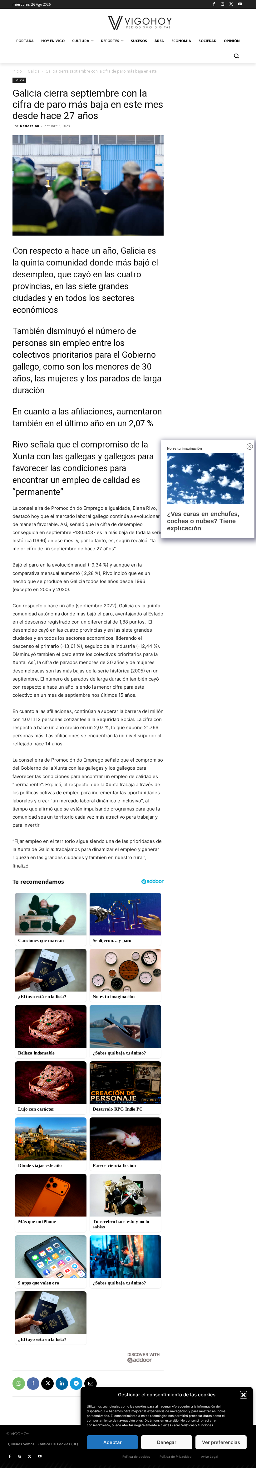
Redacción (29, 125)
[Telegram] (76, 1383)
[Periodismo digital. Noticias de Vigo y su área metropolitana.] (140, 23)
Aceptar (112, 1442)
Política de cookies (136, 1456)
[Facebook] (214, 4)
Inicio (17, 71)
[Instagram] (222, 4)
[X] (231, 4)
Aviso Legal (209, 1456)
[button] (243, 1395)
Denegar (166, 1442)
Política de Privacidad (175, 1456)
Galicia (34, 71)
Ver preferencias (221, 1442)
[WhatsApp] (18, 1383)
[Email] (90, 1383)
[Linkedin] (62, 1383)
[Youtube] (240, 4)
